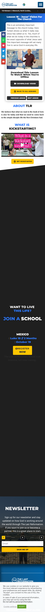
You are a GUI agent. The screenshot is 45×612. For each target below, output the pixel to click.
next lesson (33, 98)
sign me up (22, 549)
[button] (40, 4)
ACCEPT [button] (22, 606)
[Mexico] (22, 345)
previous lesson (18, 98)
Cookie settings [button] (10, 607)
